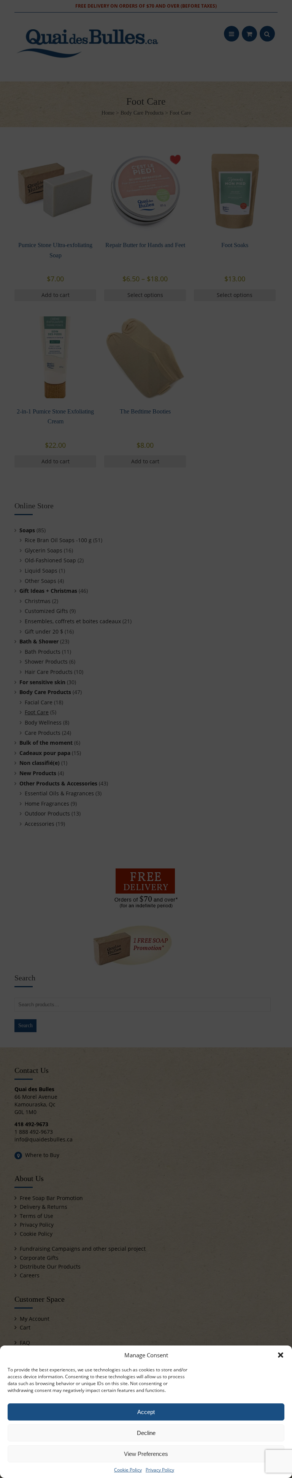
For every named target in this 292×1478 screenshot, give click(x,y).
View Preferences (146, 1454)
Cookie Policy (128, 1470)
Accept (146, 1412)
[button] (280, 1355)
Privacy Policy (160, 1470)
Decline (146, 1433)
